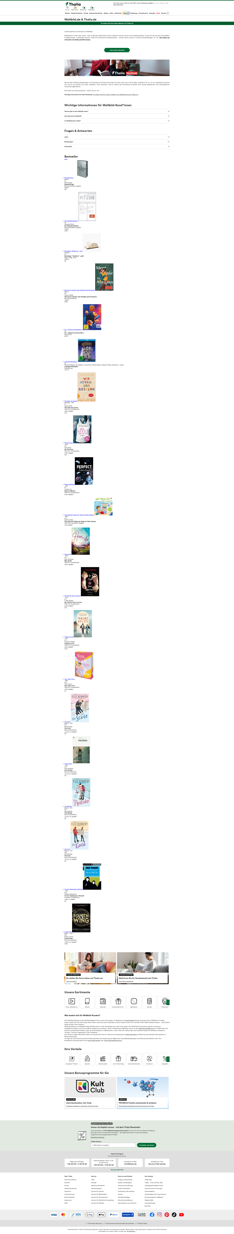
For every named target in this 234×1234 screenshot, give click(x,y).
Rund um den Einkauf (125, 1176)
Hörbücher (165, 1002)
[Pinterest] (167, 1214)
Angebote (165, 1059)
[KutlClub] (142, 1214)
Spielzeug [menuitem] (134, 13)
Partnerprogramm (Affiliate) (154, 1197)
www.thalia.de (129, 1020)
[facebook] (152, 1214)
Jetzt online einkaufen (117, 50)
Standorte (67, 1191)
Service (93, 1176)
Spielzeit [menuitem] (126, 13)
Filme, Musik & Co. (71, 1002)
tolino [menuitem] (111, 13)
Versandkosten (131, 1231)
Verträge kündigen (124, 1197)
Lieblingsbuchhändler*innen (154, 1185)
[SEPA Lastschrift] (75, 1214)
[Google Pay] (89, 1214)
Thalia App (148, 1180)
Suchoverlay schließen (147, 3)
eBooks (149, 1002)
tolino (66, 137)
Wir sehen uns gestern (70, 401)
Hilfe (92, 1180)
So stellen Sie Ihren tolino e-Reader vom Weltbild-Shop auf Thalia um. (115, 94)
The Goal (67, 849)
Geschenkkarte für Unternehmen (155, 1194)
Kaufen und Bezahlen (125, 1182)
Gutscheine (68, 146)
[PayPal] (114, 1214)
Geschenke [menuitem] (165, 13)
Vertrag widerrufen (117, 1170)
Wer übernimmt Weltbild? (73, 116)
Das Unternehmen (70, 1180)
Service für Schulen (97, 1191)
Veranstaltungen (150, 1203)
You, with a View (69, 679)
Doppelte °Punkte (71, 1059)
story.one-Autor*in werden (153, 1188)
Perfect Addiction (69, 484)
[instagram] (159, 1214)
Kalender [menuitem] (152, 13)
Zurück (66, 1002)
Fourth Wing (68, 932)
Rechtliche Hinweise (97, 1137)
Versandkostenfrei (134, 1059)
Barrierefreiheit (69, 1197)
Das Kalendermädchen (71, 221)
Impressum (68, 1200)
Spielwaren (134, 1002)
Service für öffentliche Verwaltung (102, 1200)
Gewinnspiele (103, 1059)
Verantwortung (69, 1194)
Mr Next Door (68, 443)
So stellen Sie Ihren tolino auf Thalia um (90, 968)
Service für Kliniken (97, 1203)
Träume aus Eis (69, 637)
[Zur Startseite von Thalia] (73, 4)
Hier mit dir (67, 554)
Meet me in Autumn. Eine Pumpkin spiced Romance (79, 290)
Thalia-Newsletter (131, 1034)
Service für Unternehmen (99, 1197)
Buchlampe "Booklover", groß (73, 251)
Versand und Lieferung (125, 1185)
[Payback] (128, 1214)
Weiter (168, 13)
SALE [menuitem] (158, 13)
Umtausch (149, 1059)
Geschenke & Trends (118, 1002)
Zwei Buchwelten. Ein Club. (90, 1093)
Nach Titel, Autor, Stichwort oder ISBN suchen (127, 3)
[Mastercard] (63, 1214)
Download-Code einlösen (126, 1191)
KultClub (147, 1206)
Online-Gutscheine (124, 1188)
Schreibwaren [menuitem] (143, 13)
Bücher (87, 1002)
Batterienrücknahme (98, 1185)
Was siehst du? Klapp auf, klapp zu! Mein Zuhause (79, 515)
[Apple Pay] (101, 1214)
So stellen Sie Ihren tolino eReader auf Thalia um (117, 23)
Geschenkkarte (150, 1191)
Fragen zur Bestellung (125, 1180)
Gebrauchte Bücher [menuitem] (96, 13)
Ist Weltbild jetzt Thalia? (72, 121)
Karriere (67, 1182)
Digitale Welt (149, 1200)
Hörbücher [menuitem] (118, 13)
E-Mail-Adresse (96, 1142)
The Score (67, 721)
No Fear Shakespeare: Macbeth (73, 889)
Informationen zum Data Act (127, 1203)
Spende (87, 1059)
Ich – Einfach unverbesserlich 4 (73, 329)
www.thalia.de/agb (94, 1040)
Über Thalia (68, 1176)
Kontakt (93, 1182)
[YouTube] (181, 1214)
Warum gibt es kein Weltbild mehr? (76, 111)
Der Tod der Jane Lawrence (72, 595)
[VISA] (53, 1214)
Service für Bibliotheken (99, 1194)
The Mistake (68, 806)
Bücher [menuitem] (67, 13)
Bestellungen (68, 142)
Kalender (103, 1002)
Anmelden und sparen (146, 1145)
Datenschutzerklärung (125, 1200)
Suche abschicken (118, 4)
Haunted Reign (69, 178)
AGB (65, 1203)
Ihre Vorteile (149, 1176)
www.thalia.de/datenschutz (113, 1040)
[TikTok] (174, 1214)
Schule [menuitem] (86, 13)
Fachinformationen (70, 1188)
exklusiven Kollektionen (146, 1028)
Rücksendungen (96, 1188)
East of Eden (68, 763)
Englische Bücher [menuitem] (77, 13)
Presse (66, 1185)
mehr (65, 159)
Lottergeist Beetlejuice (71, 361)
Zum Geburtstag (118, 1059)
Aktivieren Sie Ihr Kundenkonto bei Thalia (143, 968)
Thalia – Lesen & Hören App (154, 1182)
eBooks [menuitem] (106, 13)
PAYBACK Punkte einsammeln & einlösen (143, 1093)
